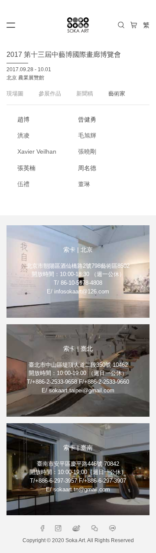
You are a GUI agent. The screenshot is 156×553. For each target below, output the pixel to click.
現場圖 (14, 93)
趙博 (23, 119)
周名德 (87, 168)
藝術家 (116, 93)
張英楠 (26, 168)
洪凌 (23, 135)
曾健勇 (87, 119)
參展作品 (50, 93)
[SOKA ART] (78, 25)
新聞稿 (84, 93)
